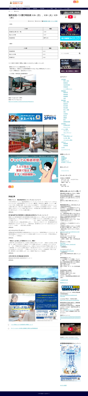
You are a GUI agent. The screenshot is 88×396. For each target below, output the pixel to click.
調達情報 (65, 143)
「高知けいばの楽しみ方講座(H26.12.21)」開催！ (22, 240)
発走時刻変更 (66, 84)
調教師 (65, 117)
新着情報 (11, 8)
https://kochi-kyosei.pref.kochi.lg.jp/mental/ (69, 338)
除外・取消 (66, 80)
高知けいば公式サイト (45, 393)
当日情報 (28, 8)
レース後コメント (67, 88)
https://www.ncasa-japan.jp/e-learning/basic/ (69, 300)
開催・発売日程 (19, 8)
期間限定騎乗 (66, 121)
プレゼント (66, 130)
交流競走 (65, 113)
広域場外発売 (66, 125)
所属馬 (63, 156)
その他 (63, 147)
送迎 (49, 21)
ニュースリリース (65, 149)
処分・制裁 (66, 109)
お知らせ (63, 142)
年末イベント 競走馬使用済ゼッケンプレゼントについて (25, 200)
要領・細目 (66, 101)
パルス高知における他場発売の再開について (22, 324)
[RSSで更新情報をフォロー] (77, 2)
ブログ (63, 134)
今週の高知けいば (67, 136)
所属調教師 (64, 158)
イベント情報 (49, 8)
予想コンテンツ (65, 160)
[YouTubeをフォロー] (74, 2)
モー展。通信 (66, 138)
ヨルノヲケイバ (67, 132)
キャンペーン (66, 127)
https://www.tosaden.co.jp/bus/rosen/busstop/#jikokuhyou (21, 101)
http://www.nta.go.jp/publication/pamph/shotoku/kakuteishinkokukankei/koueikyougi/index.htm (70, 318)
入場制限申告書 (64, 280)
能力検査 (65, 105)
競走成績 (65, 107)
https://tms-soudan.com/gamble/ (67, 250)
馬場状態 (65, 86)
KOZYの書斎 (63, 385)
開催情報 (35, 8)
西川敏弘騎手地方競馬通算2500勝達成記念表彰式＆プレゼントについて (28, 215)
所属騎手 (63, 159)
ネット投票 (67, 8)
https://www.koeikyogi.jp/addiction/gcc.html (69, 231)
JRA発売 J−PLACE (66, 162)
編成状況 (65, 103)
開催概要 (65, 96)
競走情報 (42, 8)
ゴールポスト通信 (67, 140)
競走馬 (65, 115)
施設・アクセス (58, 8)
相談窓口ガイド (64, 282)
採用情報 (65, 145)
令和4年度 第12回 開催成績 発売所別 (19, 256)
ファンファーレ (65, 170)
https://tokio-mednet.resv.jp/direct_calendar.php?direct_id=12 (68, 244)
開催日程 (65, 92)
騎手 (64, 119)
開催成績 (65, 94)
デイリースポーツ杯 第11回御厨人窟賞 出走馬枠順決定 (24, 328)
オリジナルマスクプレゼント (17, 230)
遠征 (64, 111)
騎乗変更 (65, 82)
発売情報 (63, 123)
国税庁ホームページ (69, 309)
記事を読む (11, 212)
